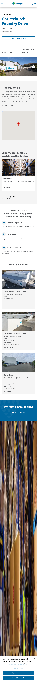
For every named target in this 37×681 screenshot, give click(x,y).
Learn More (6, 188)
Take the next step (17, 39)
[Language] (35, 4)
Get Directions (7, 105)
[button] (18, 124)
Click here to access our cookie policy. (18, 664)
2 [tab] (14, 196)
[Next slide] (33, 66)
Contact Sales (18, 413)
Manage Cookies (18, 668)
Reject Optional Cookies (18, 673)
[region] (18, 668)
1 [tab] (13, 196)
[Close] (34, 658)
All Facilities (7, 14)
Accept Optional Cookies (18, 678)
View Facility (8, 306)
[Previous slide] (3, 66)
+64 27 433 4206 (9, 52)
